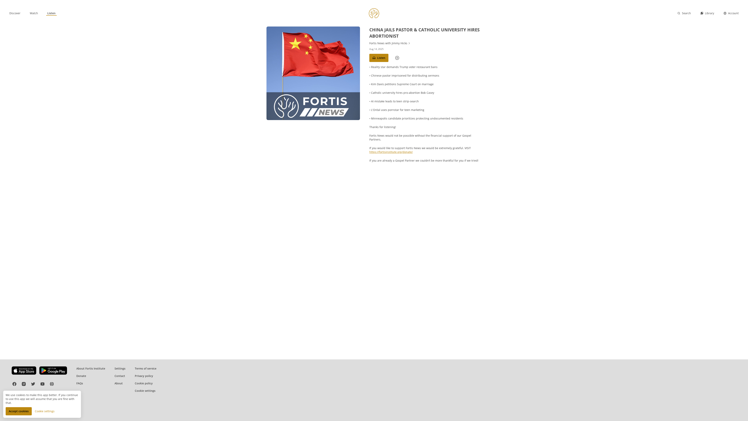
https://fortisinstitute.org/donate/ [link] (391, 152)
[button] (378, 58)
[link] (14, 13)
